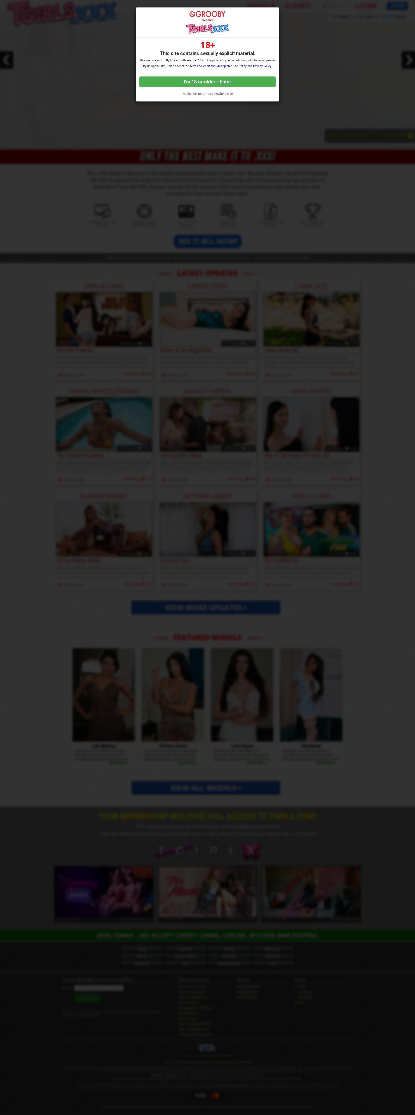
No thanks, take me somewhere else (208, 93)
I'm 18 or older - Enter (207, 82)
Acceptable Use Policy (232, 66)
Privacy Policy (262, 66)
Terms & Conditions (203, 66)
